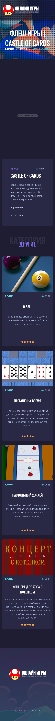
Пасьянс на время (27, 400)
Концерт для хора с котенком (27, 589)
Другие (23, 49)
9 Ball (27, 306)
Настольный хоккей (27, 495)
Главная (9, 49)
